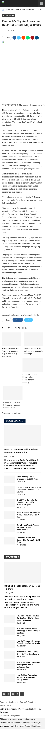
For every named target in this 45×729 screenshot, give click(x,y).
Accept (28, 726)
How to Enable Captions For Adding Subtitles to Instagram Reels (28, 664)
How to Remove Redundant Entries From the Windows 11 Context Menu (28, 618)
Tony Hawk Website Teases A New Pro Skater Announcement (28, 527)
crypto (21, 315)
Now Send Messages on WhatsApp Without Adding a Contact (28, 630)
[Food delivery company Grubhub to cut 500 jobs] (9, 480)
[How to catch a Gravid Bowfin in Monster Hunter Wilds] (22, 435)
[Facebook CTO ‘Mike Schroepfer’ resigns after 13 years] (12, 393)
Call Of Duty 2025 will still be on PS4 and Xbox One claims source (29, 489)
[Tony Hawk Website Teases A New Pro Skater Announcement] (9, 528)
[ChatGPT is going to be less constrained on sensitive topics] (9, 503)
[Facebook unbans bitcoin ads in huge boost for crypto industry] (32, 365)
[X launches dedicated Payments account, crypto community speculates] (11, 339)
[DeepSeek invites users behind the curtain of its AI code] (9, 541)
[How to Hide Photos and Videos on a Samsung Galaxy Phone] (9, 678)
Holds (36, 315)
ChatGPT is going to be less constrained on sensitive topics (27, 502)
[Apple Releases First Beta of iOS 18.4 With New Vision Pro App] (9, 515)
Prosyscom (15, 716)
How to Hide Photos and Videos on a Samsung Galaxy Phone (27, 677)
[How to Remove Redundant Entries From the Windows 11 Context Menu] (9, 619)
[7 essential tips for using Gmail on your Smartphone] (9, 655)
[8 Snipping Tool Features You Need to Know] (22, 572)
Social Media (8, 15)
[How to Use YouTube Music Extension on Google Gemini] (9, 644)
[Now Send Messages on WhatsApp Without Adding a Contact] (9, 631)
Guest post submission (10, 702)
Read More (36, 726)
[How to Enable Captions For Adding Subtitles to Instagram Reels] (9, 665)
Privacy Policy (6, 705)
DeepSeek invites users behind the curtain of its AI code (28, 540)
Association (7, 315)
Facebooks (29, 315)
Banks (15, 315)
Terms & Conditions (28, 702)
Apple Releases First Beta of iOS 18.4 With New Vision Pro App (28, 515)
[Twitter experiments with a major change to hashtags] (33, 339)
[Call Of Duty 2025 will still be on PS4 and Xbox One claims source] (9, 490)
